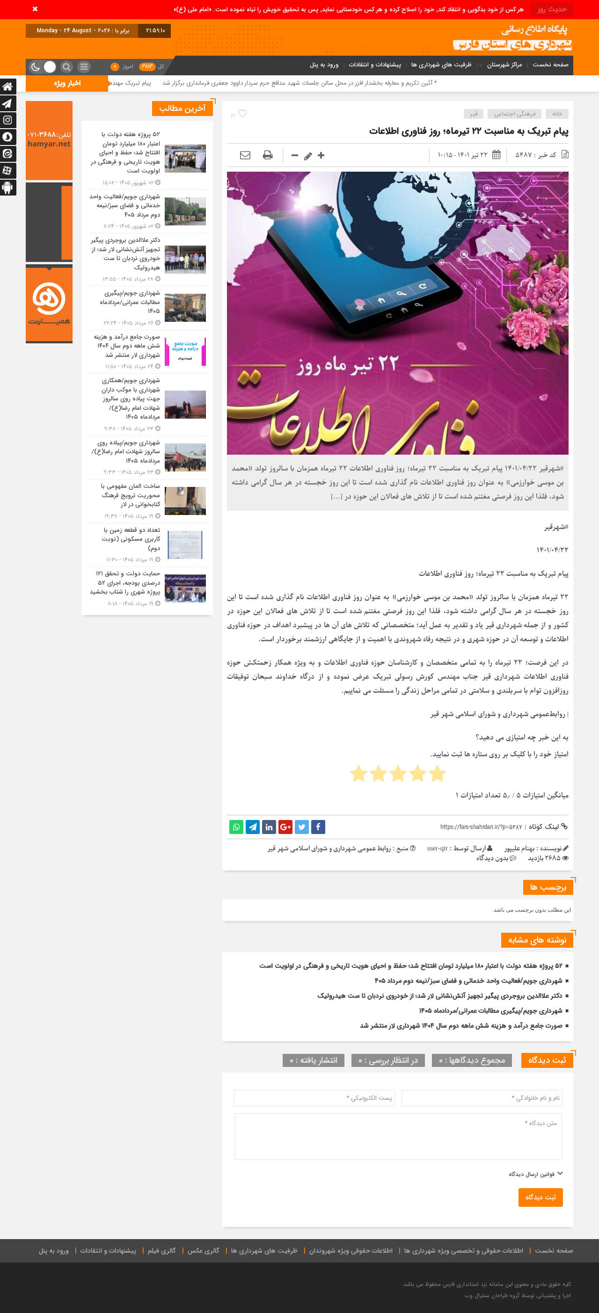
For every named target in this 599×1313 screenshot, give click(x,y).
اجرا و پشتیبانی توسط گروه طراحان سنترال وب (518, 1295)
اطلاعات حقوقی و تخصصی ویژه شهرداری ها (463, 1251)
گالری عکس (203, 1251)
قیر (473, 114)
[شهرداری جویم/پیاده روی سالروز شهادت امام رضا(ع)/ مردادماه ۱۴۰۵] (147, 457)
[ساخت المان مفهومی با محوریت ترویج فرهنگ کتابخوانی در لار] (147, 501)
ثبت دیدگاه (541, 1197)
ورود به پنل (324, 65)
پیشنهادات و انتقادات (375, 65)
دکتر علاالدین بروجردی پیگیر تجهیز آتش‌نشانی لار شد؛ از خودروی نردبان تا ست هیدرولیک (439, 996)
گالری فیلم (162, 1251)
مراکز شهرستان (504, 65)
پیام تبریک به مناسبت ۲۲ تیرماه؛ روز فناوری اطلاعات (469, 131)
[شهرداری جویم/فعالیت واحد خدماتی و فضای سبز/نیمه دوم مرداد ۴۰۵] (147, 211)
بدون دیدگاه (492, 858)
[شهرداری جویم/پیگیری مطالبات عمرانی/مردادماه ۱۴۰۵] (147, 308)
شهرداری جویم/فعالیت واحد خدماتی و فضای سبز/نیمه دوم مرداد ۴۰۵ (468, 981)
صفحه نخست (551, 65)
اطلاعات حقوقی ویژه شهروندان (351, 1251)
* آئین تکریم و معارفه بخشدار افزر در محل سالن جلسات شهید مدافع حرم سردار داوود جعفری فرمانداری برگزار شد (371, 83)
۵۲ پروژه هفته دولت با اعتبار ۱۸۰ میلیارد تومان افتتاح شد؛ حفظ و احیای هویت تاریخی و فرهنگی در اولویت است (410, 966)
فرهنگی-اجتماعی (514, 114)
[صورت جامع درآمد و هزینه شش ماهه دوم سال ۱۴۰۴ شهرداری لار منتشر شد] (147, 352)
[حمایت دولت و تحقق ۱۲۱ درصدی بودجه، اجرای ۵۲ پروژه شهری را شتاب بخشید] (147, 587)
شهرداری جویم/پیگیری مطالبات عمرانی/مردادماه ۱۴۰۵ (490, 1011)
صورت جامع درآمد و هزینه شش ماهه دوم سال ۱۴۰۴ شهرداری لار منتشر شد (461, 1026)
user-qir (437, 849)
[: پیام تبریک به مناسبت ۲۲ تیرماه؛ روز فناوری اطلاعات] (245, 155)
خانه (557, 114)
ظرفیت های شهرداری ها (441, 65)
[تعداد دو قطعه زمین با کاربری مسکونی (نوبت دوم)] (147, 545)
